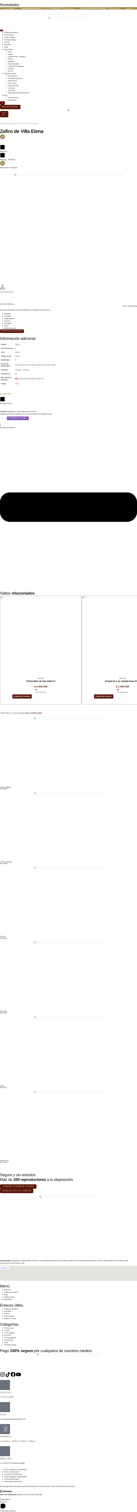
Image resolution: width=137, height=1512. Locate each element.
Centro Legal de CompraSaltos (15, 1469)
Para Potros (12, 81)
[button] (68, 1505)
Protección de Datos (11, 1472)
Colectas (11, 88)
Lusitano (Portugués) (16, 66)
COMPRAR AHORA (18, 418)
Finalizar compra (10, 1318)
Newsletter (12, 100)
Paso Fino (7, 44)
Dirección (6, 1459)
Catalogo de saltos (11, 1292)
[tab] (12, 331)
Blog (5, 95)
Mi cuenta (7, 1311)
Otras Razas (8, 49)
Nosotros (7, 1290)
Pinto (10, 52)
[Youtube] (18, 1374)
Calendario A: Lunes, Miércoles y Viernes (22, 411)
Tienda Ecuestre (10, 73)
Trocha (6, 42)
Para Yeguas (12, 76)
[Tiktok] (7, 1374)
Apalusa (11, 61)
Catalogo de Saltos (11, 32)
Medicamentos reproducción (18, 93)
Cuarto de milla (13, 64)
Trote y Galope (9, 37)
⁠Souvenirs (11, 90)
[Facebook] (13, 1374)
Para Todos (12, 83)
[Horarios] (5, 1429)
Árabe (10, 54)
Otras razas (4, 1160)
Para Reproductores (15, 78)
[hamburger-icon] (1, 30)
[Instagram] (2, 1374)
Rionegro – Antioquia (22, 370)
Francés (11, 69)
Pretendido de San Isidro (39, 681)
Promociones (9, 35)
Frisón (10, 59)
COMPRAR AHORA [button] (22, 696)
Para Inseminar (13, 85)
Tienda (2, 123)
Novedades (9, 5)
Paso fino (21, 123)
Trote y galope (5, 787)
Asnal (6, 47)
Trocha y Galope (10, 40)
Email (3, 1415)
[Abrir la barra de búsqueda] (68, 110)
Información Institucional (13, 1474)
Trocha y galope (6, 862)
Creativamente (44, 1486)
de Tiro (10, 71)
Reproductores (11, 123)
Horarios (5, 1437)
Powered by (7, 1511)
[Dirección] (5, 1451)
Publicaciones (13, 97)
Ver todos (3, 789)
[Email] (5, 1407)
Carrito (6, 1314)
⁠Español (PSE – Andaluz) (17, 57)
